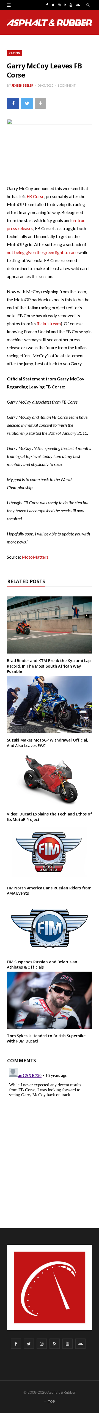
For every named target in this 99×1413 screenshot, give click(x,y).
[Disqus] (49, 1135)
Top (51, 1401)
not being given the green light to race (42, 252)
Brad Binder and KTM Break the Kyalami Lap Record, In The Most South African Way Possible (49, 666)
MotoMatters (35, 556)
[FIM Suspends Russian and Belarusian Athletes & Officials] (49, 926)
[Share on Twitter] (27, 103)
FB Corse (35, 196)
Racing (14, 53)
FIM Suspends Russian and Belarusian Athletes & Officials (42, 964)
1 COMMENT (66, 85)
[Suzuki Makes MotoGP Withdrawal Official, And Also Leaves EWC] (49, 704)
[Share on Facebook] (13, 103)
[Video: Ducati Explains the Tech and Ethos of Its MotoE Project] (49, 778)
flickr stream (49, 323)
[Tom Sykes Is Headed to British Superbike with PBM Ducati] (49, 1000)
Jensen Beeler (22, 85)
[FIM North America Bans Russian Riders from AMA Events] (49, 852)
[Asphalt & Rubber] (49, 22)
